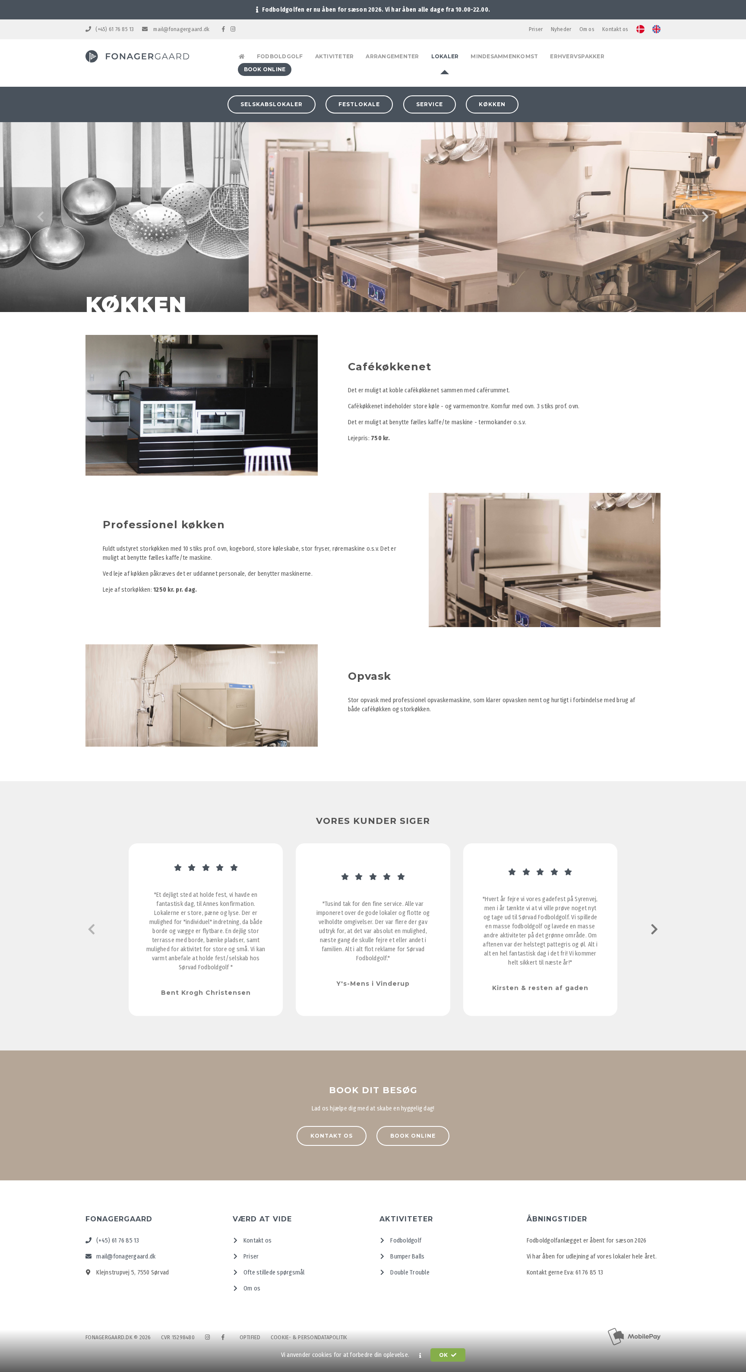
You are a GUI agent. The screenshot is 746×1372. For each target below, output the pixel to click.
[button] (420, 1355)
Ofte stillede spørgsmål (273, 1272)
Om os (586, 29)
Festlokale (359, 104)
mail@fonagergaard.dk (180, 29)
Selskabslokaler (271, 104)
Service (429, 104)
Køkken (492, 104)
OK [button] (444, 1355)
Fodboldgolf (405, 1240)
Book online (413, 1135)
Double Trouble (409, 1272)
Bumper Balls (406, 1256)
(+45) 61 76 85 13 (114, 29)
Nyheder (561, 29)
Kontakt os (615, 29)
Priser (536, 29)
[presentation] (41, 217)
